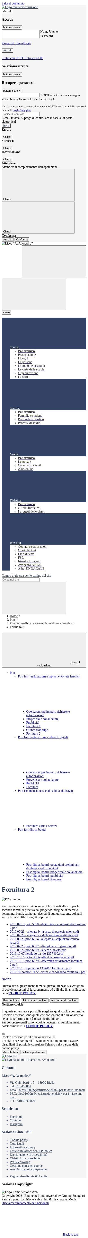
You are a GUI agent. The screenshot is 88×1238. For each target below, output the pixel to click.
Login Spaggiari (22, 110)
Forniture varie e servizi (41, 826)
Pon (12, 619)
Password (46, 36)
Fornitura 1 (33, 726)
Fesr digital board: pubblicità (44, 875)
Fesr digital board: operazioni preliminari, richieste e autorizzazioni (52, 866)
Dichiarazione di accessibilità (28, 1154)
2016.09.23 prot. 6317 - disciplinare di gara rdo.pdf (43, 946)
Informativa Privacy (22, 1147)
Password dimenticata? (16, 43)
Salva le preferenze (33, 1052)
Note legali (17, 1143)
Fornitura (32, 787)
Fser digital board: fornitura (43, 879)
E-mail (44, 95)
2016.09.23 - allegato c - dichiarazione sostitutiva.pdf (44, 935)
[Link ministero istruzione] (20, 7)
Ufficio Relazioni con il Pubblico (31, 1151)
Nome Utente (49, 31)
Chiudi (7, 136)
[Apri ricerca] (54, 261)
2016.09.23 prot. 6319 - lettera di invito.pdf (38, 950)
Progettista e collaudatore (42, 719)
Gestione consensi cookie (26, 1165)
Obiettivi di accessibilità (25, 1158)
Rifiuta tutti (35, 1000)
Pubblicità (32, 722)
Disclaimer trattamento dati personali (25, 1203)
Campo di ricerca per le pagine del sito (26, 575)
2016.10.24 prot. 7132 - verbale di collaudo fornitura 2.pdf (47, 972)
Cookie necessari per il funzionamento (27, 1037)
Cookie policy (19, 1140)
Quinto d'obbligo (37, 730)
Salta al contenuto (13, 3)
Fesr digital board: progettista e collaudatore (54, 872)
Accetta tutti (64, 1000)
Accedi (7, 11)
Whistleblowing (20, 1162)
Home (14, 616)
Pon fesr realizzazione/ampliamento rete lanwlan (41, 623)
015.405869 (23, 1086)
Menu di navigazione (58, 664)
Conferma (22, 239)
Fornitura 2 (33, 733)
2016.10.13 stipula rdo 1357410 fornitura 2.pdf (40, 968)
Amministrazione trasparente (28, 1169)
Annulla (7, 239)
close (6, 312)
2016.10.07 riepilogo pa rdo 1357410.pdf (36, 953)
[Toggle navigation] (34, 294)
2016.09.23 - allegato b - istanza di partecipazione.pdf (44, 931)
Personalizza (11, 1000)
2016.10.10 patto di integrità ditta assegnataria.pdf (42, 957)
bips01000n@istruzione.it (52, 1090)
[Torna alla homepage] (44, 243)
